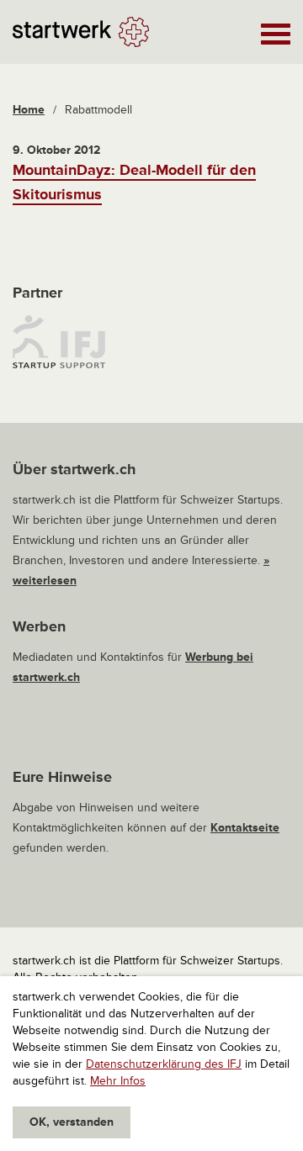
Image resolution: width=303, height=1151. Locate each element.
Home (29, 110)
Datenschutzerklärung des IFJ (164, 1064)
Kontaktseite (244, 828)
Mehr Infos (118, 1081)
